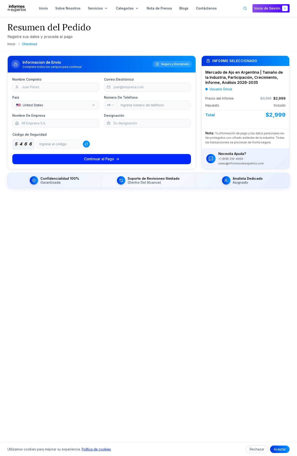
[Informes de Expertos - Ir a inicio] (16, 8)
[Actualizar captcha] (86, 144)
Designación (114, 115)
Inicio (11, 44)
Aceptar (280, 449)
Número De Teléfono (121, 97)
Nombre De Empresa (28, 115)
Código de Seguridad (29, 134)
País (15, 97)
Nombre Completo (27, 79)
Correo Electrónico (119, 79)
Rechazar (257, 449)
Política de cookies (96, 449)
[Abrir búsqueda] (245, 8)
